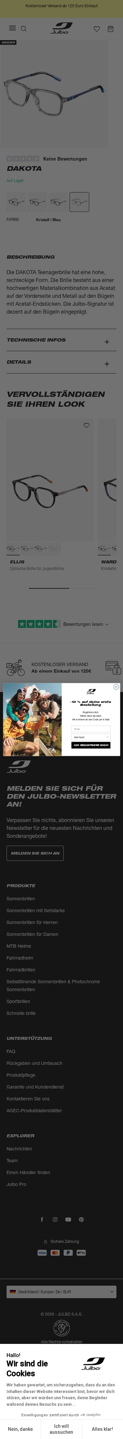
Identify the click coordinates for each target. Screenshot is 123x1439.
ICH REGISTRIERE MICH (90, 745)
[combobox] (90, 737)
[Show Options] (107, 737)
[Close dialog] (116, 686)
